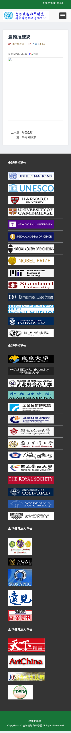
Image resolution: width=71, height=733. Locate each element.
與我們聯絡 (34, 720)
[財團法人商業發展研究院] (31, 419)
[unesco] (31, 187)
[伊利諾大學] (31, 296)
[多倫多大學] (31, 320)
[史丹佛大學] (31, 284)
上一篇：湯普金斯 (22, 132)
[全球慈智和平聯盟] (26, 15)
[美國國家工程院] (31, 248)
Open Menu (62, 15)
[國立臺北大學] (31, 467)
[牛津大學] (31, 491)
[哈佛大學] (31, 199)
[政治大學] (31, 455)
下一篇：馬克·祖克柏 (23, 137)
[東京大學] (31, 358)
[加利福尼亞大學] (31, 308)
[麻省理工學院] (31, 272)
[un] (31, 175)
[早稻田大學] (31, 370)
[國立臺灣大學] (31, 443)
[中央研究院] (31, 394)
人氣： (38, 44)
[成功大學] (31, 431)
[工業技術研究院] (31, 407)
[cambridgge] (31, 212)
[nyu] (31, 224)
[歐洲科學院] (31, 503)
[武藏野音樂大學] (31, 382)
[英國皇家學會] (31, 479)
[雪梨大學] (31, 515)
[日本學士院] (31, 332)
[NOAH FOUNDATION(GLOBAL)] (20, 561)
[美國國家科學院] (31, 236)
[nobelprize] (31, 260)
